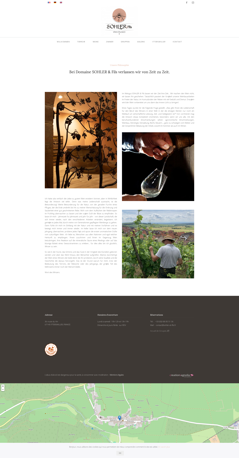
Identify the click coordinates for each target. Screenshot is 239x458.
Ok (120, 453)
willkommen (63, 41)
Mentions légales (117, 375)
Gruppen (125, 41)
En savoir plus (164, 447)
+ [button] (3, 386)
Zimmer (109, 41)
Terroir (81, 41)
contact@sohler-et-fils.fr (166, 325)
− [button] (3, 389)
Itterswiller (158, 41)
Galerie (141, 41)
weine (96, 41)
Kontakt (177, 41)
